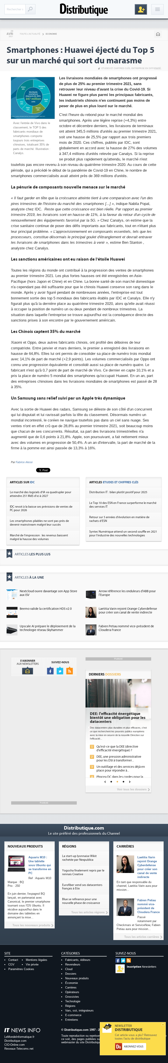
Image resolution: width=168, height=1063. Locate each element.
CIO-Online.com (14, 1044)
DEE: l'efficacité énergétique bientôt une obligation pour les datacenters (117, 718)
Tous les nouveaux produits (31, 925)
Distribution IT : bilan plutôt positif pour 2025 (118, 492)
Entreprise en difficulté (146, 68)
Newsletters (141, 966)
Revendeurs (72, 964)
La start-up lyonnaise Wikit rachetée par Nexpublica (79, 858)
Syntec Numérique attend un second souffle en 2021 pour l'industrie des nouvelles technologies (123, 533)
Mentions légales (36, 960)
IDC (32, 482)
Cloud (68, 969)
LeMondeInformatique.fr (19, 1036)
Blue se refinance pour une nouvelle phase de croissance (81, 901)
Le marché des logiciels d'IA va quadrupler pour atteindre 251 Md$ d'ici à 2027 (40, 494)
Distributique (84, 9)
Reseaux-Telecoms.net (18, 1048)
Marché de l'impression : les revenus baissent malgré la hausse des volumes (39, 537)
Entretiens (71, 1019)
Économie (71, 983)
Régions (70, 1006)
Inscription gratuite (141, 9)
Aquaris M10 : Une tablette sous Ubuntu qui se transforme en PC (39, 865)
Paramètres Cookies (21, 969)
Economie (51, 34)
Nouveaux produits (77, 978)
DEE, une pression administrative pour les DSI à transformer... (118, 758)
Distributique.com (15, 1040)
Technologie (72, 1001)
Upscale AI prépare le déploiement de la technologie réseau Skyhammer (47, 628)
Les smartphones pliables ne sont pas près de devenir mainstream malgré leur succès (39, 522)
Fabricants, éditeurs (77, 960)
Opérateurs (72, 992)
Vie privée (32, 964)
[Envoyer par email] (158, 34)
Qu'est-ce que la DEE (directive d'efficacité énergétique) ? (117, 748)
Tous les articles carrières (141, 937)
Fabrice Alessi (24, 462)
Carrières (71, 987)
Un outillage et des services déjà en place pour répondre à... (120, 768)
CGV (11, 964)
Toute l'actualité (30, 34)
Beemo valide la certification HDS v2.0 (46, 609)
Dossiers (70, 973)
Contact (13, 960)
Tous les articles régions (88, 912)
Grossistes (72, 996)
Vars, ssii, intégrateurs (79, 1010)
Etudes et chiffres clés (116, 68)
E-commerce (73, 1015)
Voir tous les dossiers (132, 789)
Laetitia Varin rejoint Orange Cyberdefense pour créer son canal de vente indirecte (128, 610)
